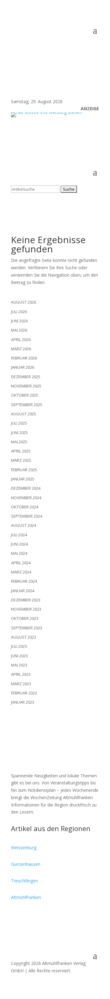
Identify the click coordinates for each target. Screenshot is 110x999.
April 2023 (21, 674)
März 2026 (21, 349)
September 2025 (26, 404)
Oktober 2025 (24, 395)
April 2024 (21, 563)
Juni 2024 (19, 544)
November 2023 (26, 609)
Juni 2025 (19, 432)
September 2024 (26, 516)
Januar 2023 (22, 702)
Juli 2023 (19, 646)
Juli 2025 (19, 423)
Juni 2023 (19, 656)
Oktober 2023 (24, 618)
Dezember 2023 (25, 600)
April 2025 (21, 451)
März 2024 (21, 572)
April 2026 (21, 339)
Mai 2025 (19, 442)
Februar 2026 (24, 358)
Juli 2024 (19, 535)
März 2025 (21, 460)
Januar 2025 (22, 479)
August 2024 (23, 525)
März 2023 (21, 683)
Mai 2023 (19, 665)
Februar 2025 (24, 469)
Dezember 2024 (25, 488)
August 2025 (23, 414)
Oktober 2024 (24, 507)
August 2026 (23, 302)
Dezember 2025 (25, 376)
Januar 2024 (22, 590)
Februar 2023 (24, 693)
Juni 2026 (19, 321)
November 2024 (26, 497)
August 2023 (23, 637)
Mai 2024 (19, 553)
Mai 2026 (19, 330)
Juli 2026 (19, 311)
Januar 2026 (22, 367)
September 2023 (26, 628)
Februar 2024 (24, 581)
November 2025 (26, 386)
